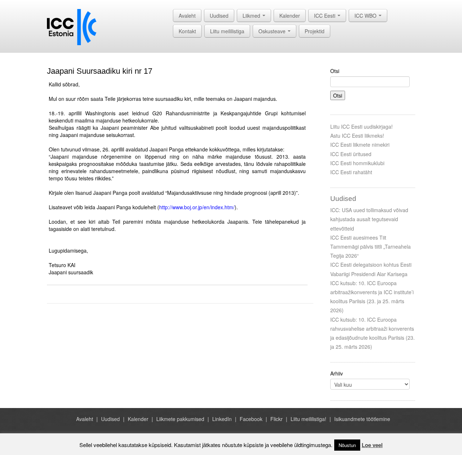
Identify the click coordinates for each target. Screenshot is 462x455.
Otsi (334, 70)
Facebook (251, 418)
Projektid (314, 31)
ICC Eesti (325, 15)
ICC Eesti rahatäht (351, 172)
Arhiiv (336, 373)
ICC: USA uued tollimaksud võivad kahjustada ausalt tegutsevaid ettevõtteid (369, 219)
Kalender (289, 15)
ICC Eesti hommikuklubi (357, 163)
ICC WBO (366, 15)
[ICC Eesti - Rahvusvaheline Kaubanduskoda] (71, 26)
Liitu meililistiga (227, 31)
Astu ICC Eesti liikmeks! (357, 135)
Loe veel (372, 444)
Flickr (276, 418)
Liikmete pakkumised (180, 418)
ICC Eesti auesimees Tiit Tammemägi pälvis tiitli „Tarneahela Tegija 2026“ (370, 246)
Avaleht (187, 15)
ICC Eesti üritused (350, 154)
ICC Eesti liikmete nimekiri (359, 144)
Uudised (219, 15)
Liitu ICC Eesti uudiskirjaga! (361, 126)
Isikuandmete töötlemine (362, 418)
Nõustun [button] (347, 445)
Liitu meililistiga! (308, 418)
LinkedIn (222, 418)
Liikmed (252, 15)
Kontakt (187, 31)
